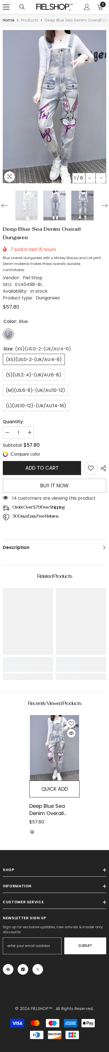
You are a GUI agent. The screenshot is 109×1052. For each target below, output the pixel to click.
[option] (54, 106)
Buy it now (54, 485)
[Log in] (87, 7)
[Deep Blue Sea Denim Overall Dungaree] (54, 748)
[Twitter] (37, 969)
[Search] (22, 7)
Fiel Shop (32, 277)
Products (29, 20)
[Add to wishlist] (71, 723)
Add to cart (42, 467)
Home (9, 20)
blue (32, 832)
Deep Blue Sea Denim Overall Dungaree (47, 809)
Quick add (54, 788)
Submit (85, 945)
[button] (90, 178)
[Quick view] (71, 733)
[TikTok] (23, 969)
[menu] (6, 7)
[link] (91, 468)
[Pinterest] (8, 969)
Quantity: (13, 421)
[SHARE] (102, 468)
